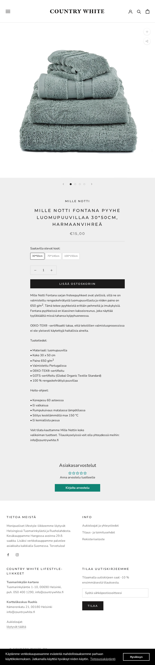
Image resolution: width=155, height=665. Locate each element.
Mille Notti (77, 201)
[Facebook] (8, 554)
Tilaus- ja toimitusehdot (98, 532)
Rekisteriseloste (93, 539)
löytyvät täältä (16, 627)
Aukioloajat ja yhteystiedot (100, 526)
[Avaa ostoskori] (147, 11)
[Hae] (139, 11)
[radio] (37, 256)
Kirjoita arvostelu (77, 488)
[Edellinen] (63, 184)
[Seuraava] (91, 184)
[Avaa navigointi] (8, 11)
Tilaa (93, 606)
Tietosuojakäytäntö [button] (102, 659)
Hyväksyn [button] (136, 656)
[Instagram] (17, 554)
